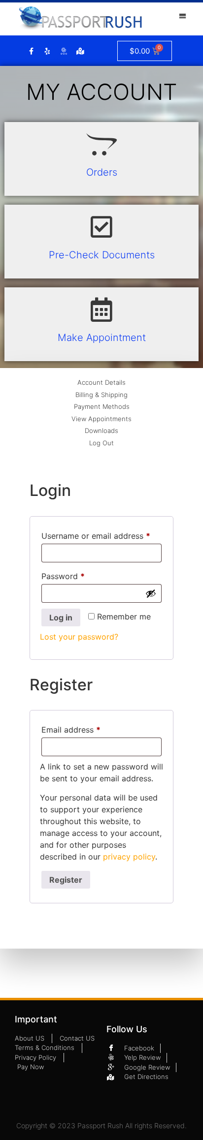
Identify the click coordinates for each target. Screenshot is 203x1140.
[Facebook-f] (31, 51)
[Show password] (150, 593)
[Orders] (101, 144)
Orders (101, 172)
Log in (60, 617)
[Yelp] (48, 51)
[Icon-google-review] (64, 51)
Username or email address (101, 534)
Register (65, 880)
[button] (183, 15)
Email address (87, 728)
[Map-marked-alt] (80, 51)
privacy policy (129, 857)
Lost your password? (79, 637)
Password (79, 574)
